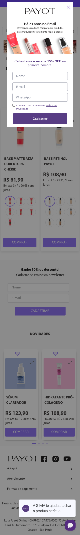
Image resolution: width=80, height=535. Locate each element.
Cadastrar (40, 118)
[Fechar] (68, 7)
